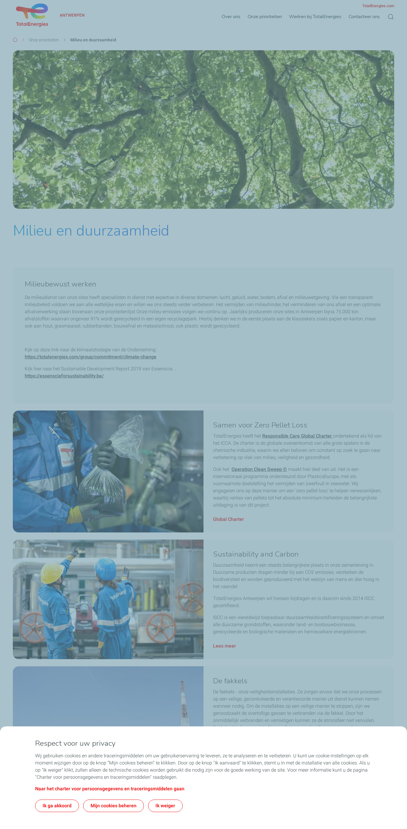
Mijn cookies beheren (113, 805)
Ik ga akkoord (57, 805)
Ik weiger (165, 805)
